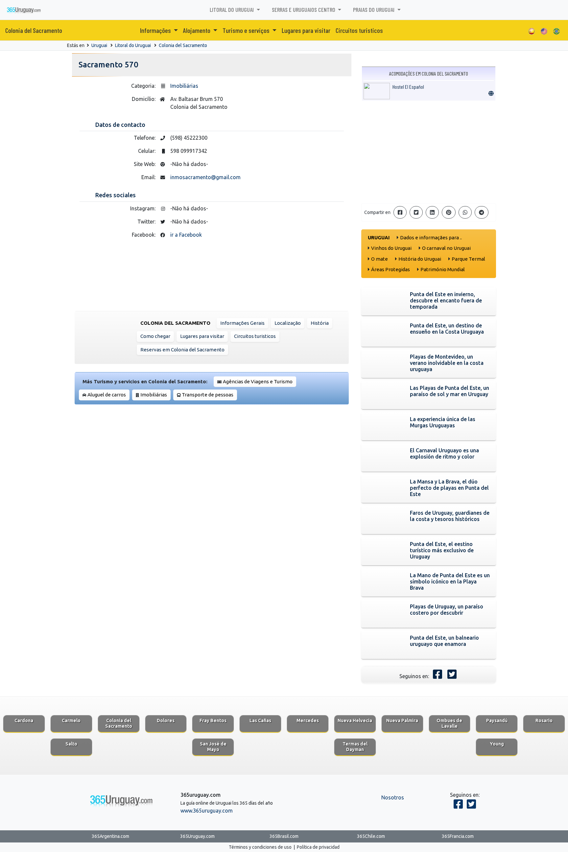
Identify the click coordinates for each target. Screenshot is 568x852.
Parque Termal (468, 259)
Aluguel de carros (106, 394)
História (320, 323)
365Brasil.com (284, 836)
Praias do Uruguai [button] (374, 9)
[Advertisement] (428, 152)
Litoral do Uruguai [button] (232, 9)
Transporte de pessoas (207, 394)
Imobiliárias (184, 86)
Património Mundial (442, 269)
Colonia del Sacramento (33, 30)
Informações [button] (156, 30)
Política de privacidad (318, 847)
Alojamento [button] (197, 30)
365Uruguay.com (197, 836)
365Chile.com (371, 836)
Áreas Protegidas (390, 269)
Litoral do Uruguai (133, 45)
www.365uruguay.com (206, 811)
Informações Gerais (242, 323)
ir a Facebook (186, 235)
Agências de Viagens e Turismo (258, 381)
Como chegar (155, 336)
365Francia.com (458, 836)
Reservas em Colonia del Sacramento (182, 349)
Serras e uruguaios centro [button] (304, 9)
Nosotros (392, 797)
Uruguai (99, 45)
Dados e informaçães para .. (431, 237)
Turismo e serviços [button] (247, 30)
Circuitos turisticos (359, 30)
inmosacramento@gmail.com (205, 177)
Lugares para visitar (306, 30)
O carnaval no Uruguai (446, 248)
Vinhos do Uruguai (391, 248)
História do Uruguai (419, 259)
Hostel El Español (408, 86)
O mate (379, 259)
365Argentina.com (110, 836)
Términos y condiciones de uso (260, 847)
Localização (287, 323)
